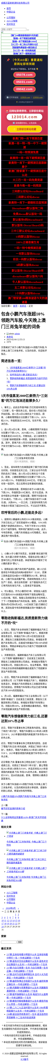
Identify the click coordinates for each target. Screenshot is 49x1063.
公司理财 (11, 17)
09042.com (24, 89)
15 (16, 920)
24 (2, 926)
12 (8, 920)
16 (19, 920)
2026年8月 (10, 908)
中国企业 (11, 12)
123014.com (24, 117)
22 (16, 923)
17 (2, 923)
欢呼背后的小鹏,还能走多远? (23, 375)
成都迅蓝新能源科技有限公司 (15, 3)
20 (11, 923)
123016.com (38, 97)
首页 (9, 8)
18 (5, 923)
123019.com (25, 97)
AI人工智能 (12, 21)
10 (2, 920)
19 (8, 923)
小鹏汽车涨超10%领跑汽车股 (15, 796)
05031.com (24, 82)
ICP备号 (24, 1059)
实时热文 (11, 24)
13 (11, 920)
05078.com (24, 74)
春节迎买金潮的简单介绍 (13, 808)
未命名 (23, 306)
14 (13, 920)
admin (17, 333)
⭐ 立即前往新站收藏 (24, 129)
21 (13, 923)
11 (5, 920)
